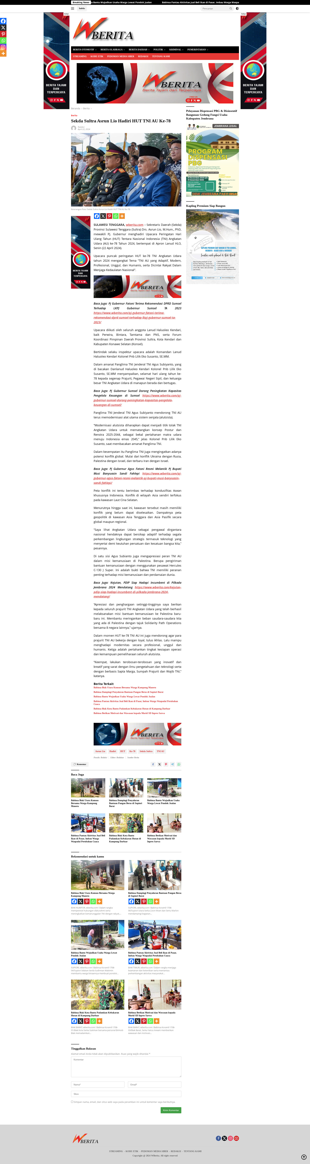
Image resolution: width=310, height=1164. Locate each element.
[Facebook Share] (153, 764)
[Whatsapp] (116, 216)
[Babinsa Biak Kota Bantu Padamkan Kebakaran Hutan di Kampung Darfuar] (126, 823)
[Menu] (73, 8)
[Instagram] (3, 47)
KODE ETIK (97, 56)
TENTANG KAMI (161, 56)
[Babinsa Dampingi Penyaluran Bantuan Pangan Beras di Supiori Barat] (126, 787)
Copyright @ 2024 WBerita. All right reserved (155, 1155)
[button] (231, 8)
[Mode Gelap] (237, 8)
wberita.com (134, 225)
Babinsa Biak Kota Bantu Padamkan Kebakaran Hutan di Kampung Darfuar (224, 2)
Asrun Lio (100, 751)
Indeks (82, 8)
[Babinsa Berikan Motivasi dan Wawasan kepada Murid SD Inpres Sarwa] (164, 823)
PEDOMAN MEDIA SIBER (120, 56)
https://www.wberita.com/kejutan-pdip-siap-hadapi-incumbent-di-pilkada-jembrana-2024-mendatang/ (137, 592)
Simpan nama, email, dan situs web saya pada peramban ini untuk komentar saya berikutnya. (125, 1101)
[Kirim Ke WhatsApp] (178, 764)
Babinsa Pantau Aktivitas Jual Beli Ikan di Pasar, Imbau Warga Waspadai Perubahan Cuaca (122, 2)
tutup (66, 14)
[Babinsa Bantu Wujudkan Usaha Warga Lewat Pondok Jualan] (164, 787)
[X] (103, 216)
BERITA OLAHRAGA (112, 49)
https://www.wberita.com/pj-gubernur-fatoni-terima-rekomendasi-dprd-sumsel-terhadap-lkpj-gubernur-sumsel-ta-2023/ (135, 317)
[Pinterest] (109, 216)
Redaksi (81, 127)
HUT (122, 751)
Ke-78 (132, 751)
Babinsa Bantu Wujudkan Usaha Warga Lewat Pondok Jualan (124, 696)
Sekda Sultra (146, 751)
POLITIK (158, 49)
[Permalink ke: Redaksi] (73, 127)
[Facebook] (97, 216)
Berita (74, 115)
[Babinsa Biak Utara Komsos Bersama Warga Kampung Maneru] (88, 787)
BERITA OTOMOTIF (83, 49)
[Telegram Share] (172, 764)
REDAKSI (143, 56)
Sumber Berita (133, 757)
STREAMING (80, 56)
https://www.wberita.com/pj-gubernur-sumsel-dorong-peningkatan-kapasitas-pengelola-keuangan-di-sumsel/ (137, 400)
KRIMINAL (175, 49)
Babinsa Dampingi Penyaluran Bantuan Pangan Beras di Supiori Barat (128, 692)
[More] (122, 216)
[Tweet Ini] (159, 764)
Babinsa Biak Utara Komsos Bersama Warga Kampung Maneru (125, 687)
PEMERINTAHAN (196, 49)
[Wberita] (103, 29)
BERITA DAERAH (138, 49)
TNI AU (160, 751)
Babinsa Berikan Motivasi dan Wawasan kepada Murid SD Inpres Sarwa (129, 713)
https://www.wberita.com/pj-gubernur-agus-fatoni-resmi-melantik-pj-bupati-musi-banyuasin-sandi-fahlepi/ (137, 478)
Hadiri (112, 751)
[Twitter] (224, 1138)
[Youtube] (236, 1138)
